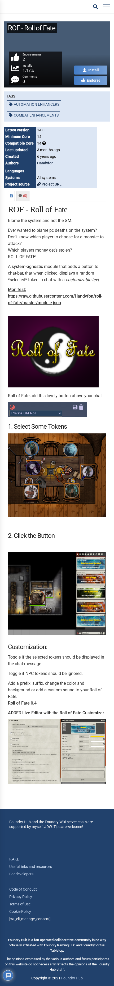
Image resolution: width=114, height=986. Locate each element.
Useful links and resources (30, 866)
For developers (21, 874)
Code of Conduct (23, 889)
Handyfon (45, 163)
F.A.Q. (14, 859)
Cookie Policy (20, 911)
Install (93, 70)
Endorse (93, 80)
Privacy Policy (20, 897)
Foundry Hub (72, 978)
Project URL (51, 184)
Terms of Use (19, 904)
